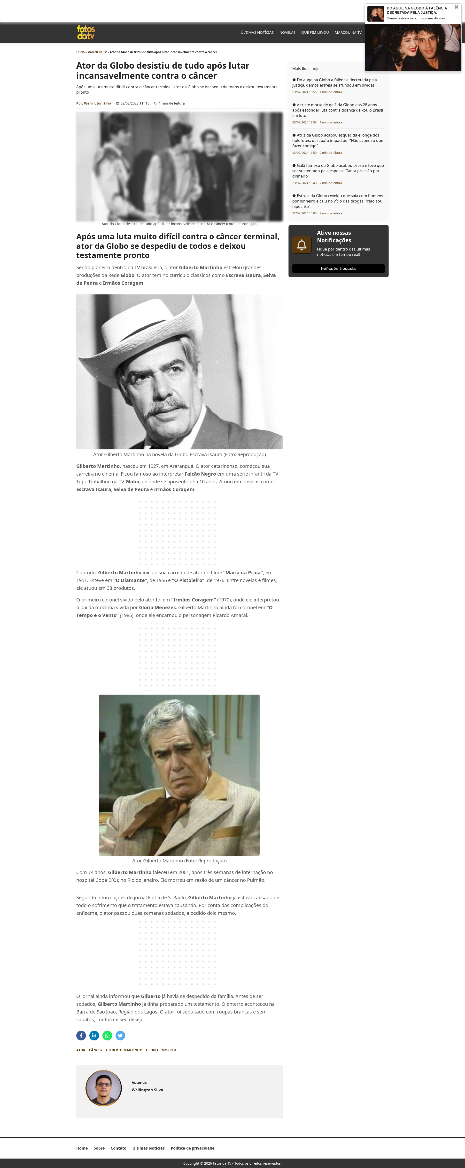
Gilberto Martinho (124, 1050)
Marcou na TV (348, 32)
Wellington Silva (97, 103)
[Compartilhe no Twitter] (120, 1035)
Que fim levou (315, 32)
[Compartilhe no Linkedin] (94, 1035)
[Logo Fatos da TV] (86, 32)
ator (80, 1050)
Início (80, 52)
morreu (169, 1050)
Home (82, 1148)
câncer (95, 1050)
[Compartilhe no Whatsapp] (107, 1035)
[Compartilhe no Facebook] (81, 1035)
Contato (118, 1148)
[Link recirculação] (375, 14)
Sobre (99, 1148)
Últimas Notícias (257, 32)
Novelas (287, 32)
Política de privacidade (192, 1148)
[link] (103, 1088)
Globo (152, 1050)
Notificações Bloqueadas (338, 268)
